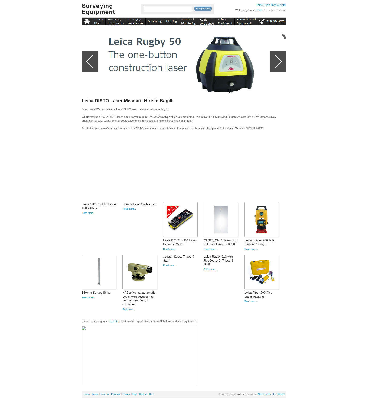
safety (225, 20)
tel (272, 20)
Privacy (126, 394)
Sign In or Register (275, 5)
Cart (259, 10)
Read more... (88, 213)
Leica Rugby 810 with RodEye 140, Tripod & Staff (218, 260)
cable (207, 20)
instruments (98, 20)
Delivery (105, 394)
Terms (95, 394)
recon (246, 20)
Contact (143, 394)
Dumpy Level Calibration (138, 204)
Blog (134, 394)
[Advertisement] (184, 168)
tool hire (114, 321)
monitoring (188, 20)
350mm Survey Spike (96, 292)
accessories (135, 20)
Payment (115, 394)
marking (171, 20)
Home (259, 5)
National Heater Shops (271, 394)
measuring (154, 20)
